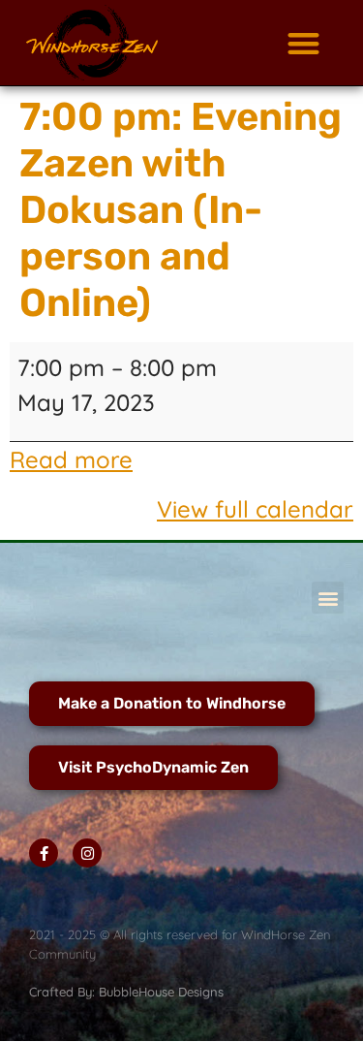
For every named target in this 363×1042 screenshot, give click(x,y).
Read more (71, 459)
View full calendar (255, 508)
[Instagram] (87, 853)
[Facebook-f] (43, 853)
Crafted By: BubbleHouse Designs (126, 991)
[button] (303, 43)
